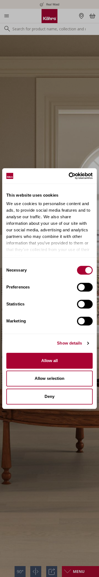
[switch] (85, 287)
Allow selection (50, 378)
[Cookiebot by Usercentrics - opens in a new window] (70, 175)
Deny (49, 396)
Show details (69, 343)
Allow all (49, 360)
